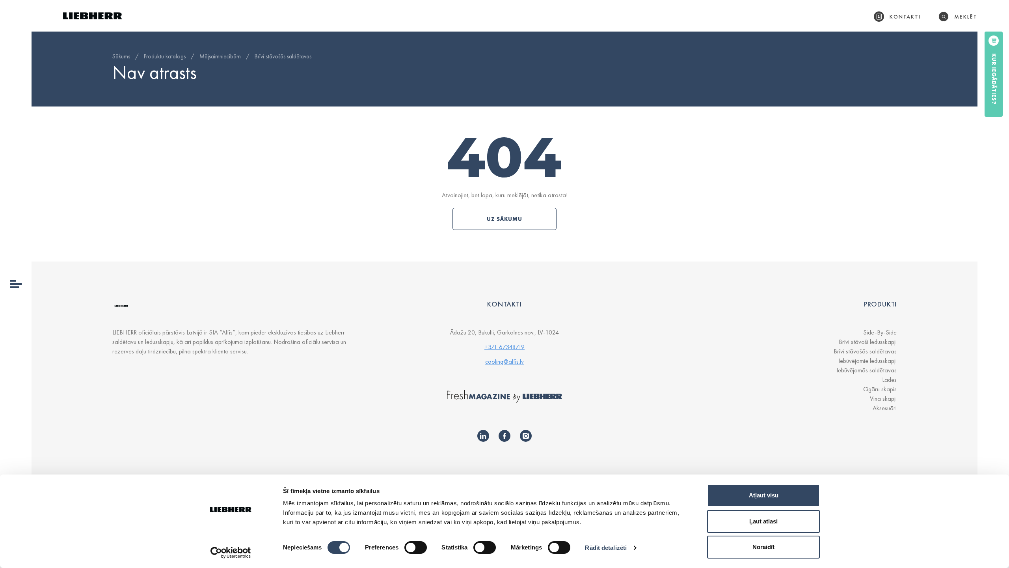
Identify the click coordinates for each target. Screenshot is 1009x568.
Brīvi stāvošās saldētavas (283, 56)
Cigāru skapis (880, 389)
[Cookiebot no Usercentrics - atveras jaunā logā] (230, 553)
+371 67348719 (504, 347)
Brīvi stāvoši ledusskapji (868, 342)
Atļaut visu (763, 495)
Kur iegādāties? (994, 79)
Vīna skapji (883, 398)
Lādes (889, 380)
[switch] (415, 547)
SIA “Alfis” (222, 332)
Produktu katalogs (165, 56)
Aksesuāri (885, 408)
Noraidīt (763, 547)
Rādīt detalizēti (606, 547)
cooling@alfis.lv (504, 361)
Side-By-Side (880, 332)
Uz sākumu (504, 218)
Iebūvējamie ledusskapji (867, 361)
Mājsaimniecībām (220, 56)
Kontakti (905, 16)
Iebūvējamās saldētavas (866, 370)
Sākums (121, 56)
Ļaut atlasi (763, 521)
